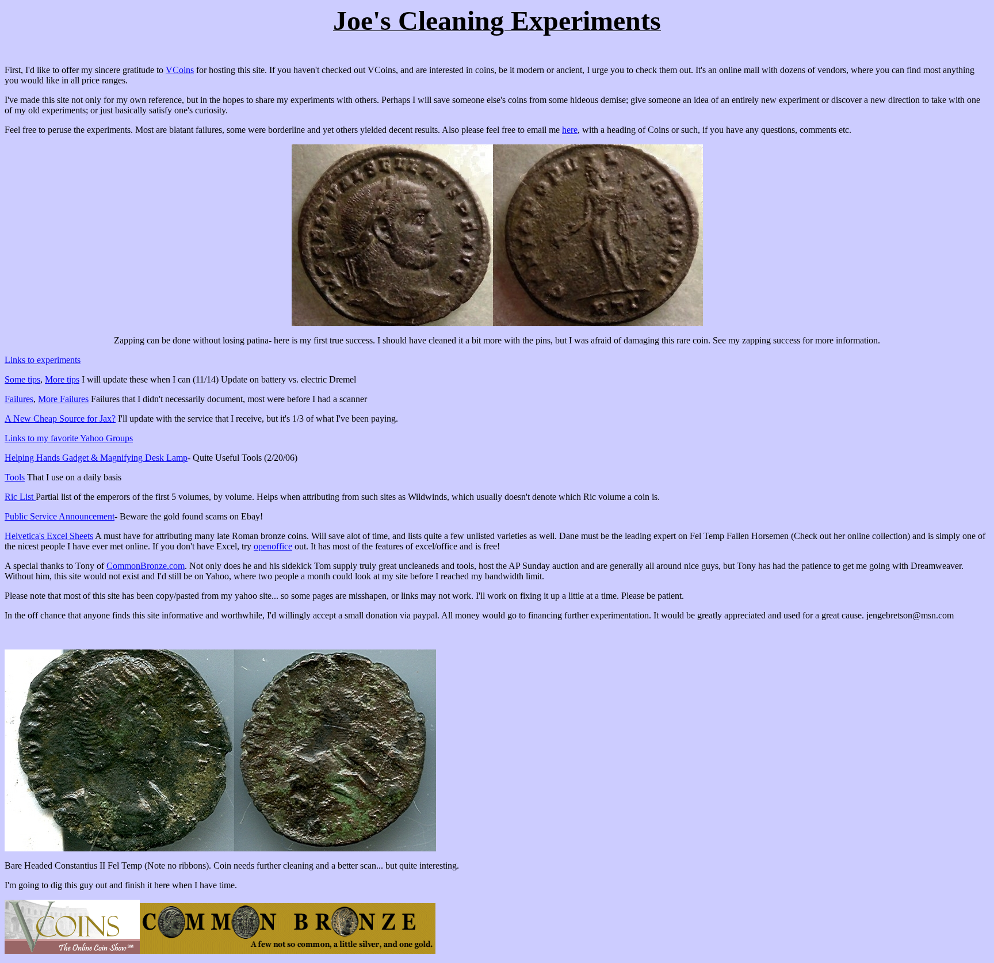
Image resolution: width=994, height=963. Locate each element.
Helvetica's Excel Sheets (49, 536)
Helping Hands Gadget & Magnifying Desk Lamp (96, 458)
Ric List (20, 497)
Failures (19, 399)
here (570, 130)
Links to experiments (43, 360)
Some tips (22, 379)
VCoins (180, 70)
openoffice (273, 546)
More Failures (63, 399)
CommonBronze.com (145, 566)
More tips (62, 379)
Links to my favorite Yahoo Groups (69, 438)
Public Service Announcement (59, 516)
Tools (15, 477)
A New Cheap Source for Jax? (60, 418)
